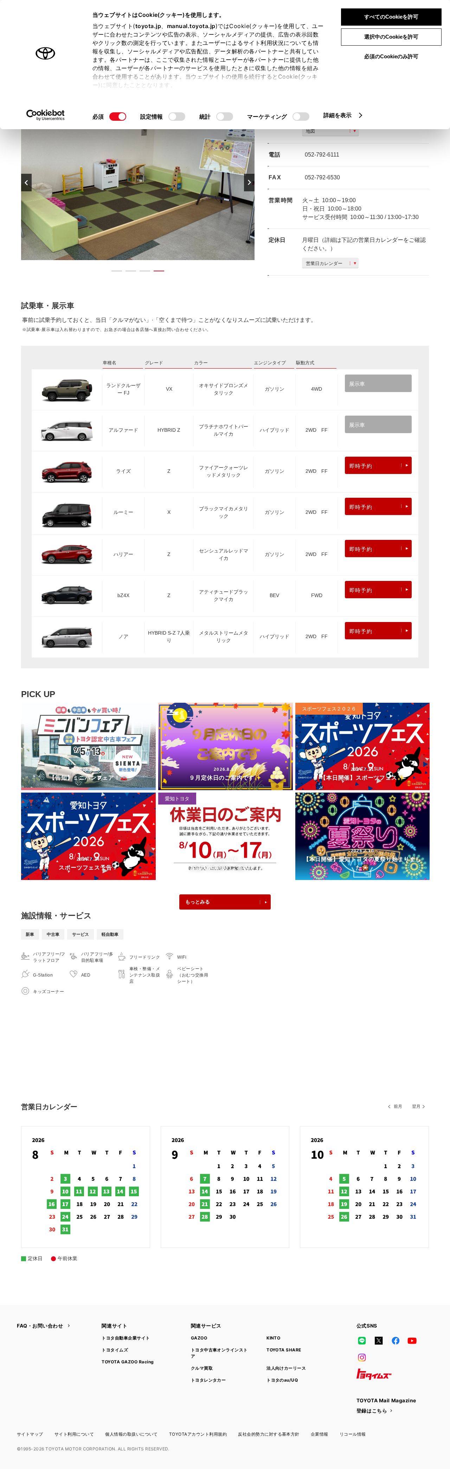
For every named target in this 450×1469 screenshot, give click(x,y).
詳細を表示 (337, 115)
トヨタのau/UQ (282, 1380)
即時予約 (360, 466)
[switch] (176, 116)
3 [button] (141, 272)
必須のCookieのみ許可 (391, 56)
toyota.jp (148, 25)
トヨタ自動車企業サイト (126, 1338)
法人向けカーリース (286, 1368)
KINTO (273, 1338)
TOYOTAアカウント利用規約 (198, 1434)
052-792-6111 (322, 155)
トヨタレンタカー (208, 1380)
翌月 (416, 1106)
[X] (378, 1340)
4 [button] (155, 272)
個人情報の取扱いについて (131, 1434)
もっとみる (197, 902)
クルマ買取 (202, 1368)
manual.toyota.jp (191, 25)
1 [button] (113, 272)
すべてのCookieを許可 (391, 17)
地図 (310, 131)
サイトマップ (30, 1434)
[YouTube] (412, 1340)
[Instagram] (362, 1357)
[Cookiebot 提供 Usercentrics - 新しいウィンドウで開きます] (45, 115)
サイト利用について (74, 1434)
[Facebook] (395, 1340)
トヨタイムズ (115, 1349)
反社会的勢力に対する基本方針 (269, 1434)
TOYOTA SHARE (283, 1349)
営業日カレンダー (324, 263)
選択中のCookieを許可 (391, 37)
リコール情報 (353, 1434)
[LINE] (362, 1340)
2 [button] (127, 272)
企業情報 (319, 1434)
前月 (398, 1106)
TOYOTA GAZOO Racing (128, 1361)
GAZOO (199, 1338)
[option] (138, 182)
